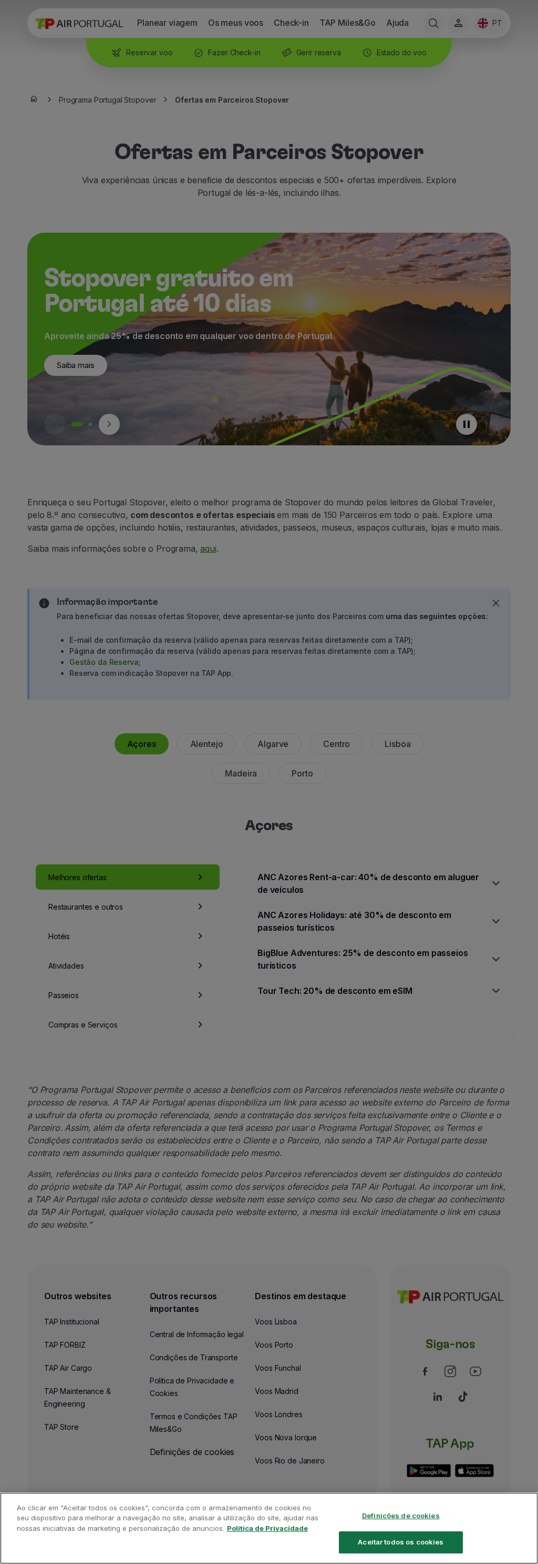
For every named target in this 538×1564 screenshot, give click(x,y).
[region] (269, 1528)
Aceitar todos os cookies (400, 1542)
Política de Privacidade (267, 1528)
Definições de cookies (401, 1515)
